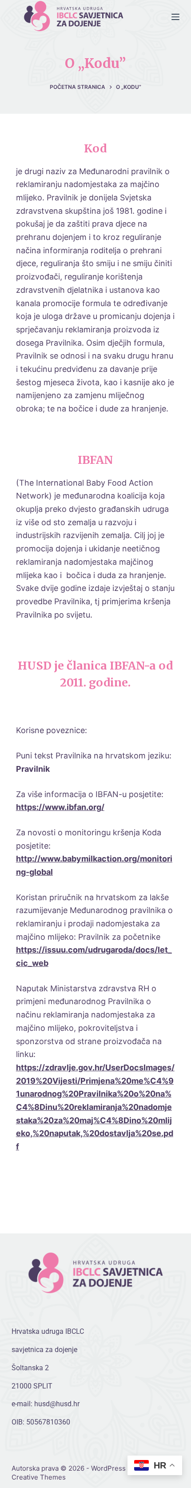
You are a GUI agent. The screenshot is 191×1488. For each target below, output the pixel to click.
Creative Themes (39, 1477)
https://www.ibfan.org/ (60, 807)
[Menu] (175, 17)
